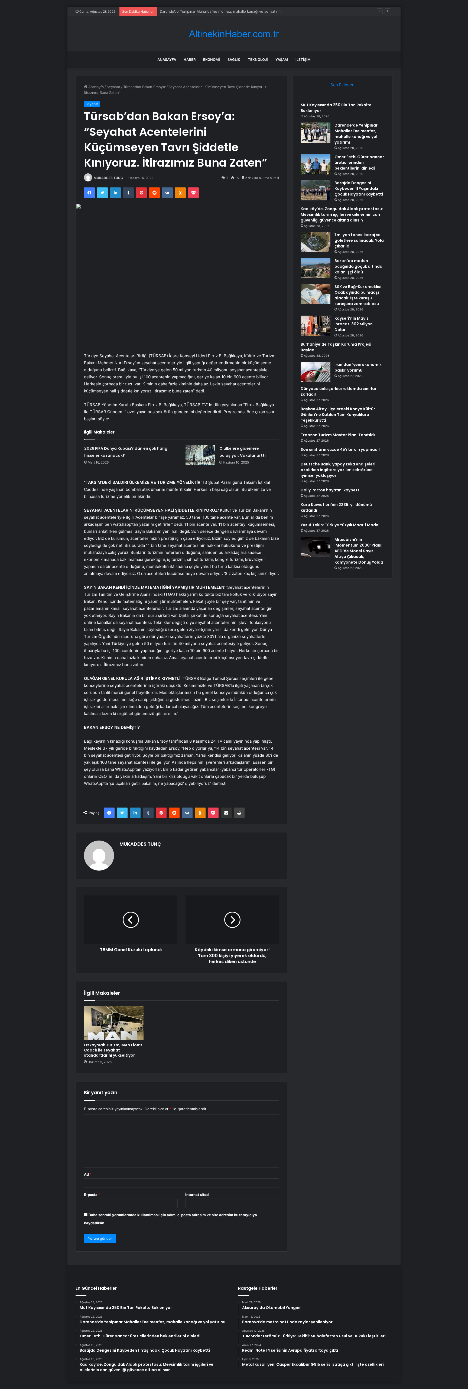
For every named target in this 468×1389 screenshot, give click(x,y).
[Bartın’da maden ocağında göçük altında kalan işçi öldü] (315, 268)
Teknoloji (258, 59)
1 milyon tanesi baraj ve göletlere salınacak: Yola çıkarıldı (359, 240)
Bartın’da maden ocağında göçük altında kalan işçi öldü (358, 266)
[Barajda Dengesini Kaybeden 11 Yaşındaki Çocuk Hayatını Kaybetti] (315, 190)
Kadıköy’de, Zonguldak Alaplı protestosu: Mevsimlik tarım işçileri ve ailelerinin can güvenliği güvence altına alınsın (342, 214)
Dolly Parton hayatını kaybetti (330, 490)
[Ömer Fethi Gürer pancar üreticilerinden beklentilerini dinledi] (315, 164)
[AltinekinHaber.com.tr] (234, 34)
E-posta (92, 1194)
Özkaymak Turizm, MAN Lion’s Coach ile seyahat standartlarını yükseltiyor (113, 1050)
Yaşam (281, 59)
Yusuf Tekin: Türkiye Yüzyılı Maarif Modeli (341, 525)
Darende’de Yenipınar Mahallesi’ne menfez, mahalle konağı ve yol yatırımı (356, 134)
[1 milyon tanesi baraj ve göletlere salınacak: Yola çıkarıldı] (315, 242)
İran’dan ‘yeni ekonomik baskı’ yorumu (358, 367)
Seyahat (113, 87)
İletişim (303, 59)
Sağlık (233, 59)
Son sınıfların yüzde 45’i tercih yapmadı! (340, 449)
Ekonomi (211, 59)
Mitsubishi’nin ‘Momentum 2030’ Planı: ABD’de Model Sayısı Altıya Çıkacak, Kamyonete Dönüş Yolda (358, 551)
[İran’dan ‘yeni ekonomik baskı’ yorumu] (315, 372)
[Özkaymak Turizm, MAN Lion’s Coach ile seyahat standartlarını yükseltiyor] (114, 1023)
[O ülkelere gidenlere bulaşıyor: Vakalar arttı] (200, 455)
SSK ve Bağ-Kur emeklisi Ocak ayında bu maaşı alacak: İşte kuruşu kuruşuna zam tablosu (357, 295)
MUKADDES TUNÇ (108, 178)
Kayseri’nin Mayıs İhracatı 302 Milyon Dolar (353, 324)
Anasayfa (166, 59)
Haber (190, 59)
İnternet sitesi (197, 1194)
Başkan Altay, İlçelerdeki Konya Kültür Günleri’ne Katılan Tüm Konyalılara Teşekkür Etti (338, 414)
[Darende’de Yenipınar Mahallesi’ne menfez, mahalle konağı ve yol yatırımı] (315, 133)
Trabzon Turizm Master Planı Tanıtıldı (338, 435)
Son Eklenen (342, 84)
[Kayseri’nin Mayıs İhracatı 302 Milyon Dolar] (315, 326)
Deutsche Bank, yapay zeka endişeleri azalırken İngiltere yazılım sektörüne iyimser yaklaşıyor (338, 469)
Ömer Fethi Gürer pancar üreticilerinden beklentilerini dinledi (211, 11)
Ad (88, 1174)
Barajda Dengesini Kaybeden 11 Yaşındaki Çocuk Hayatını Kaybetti (358, 188)
